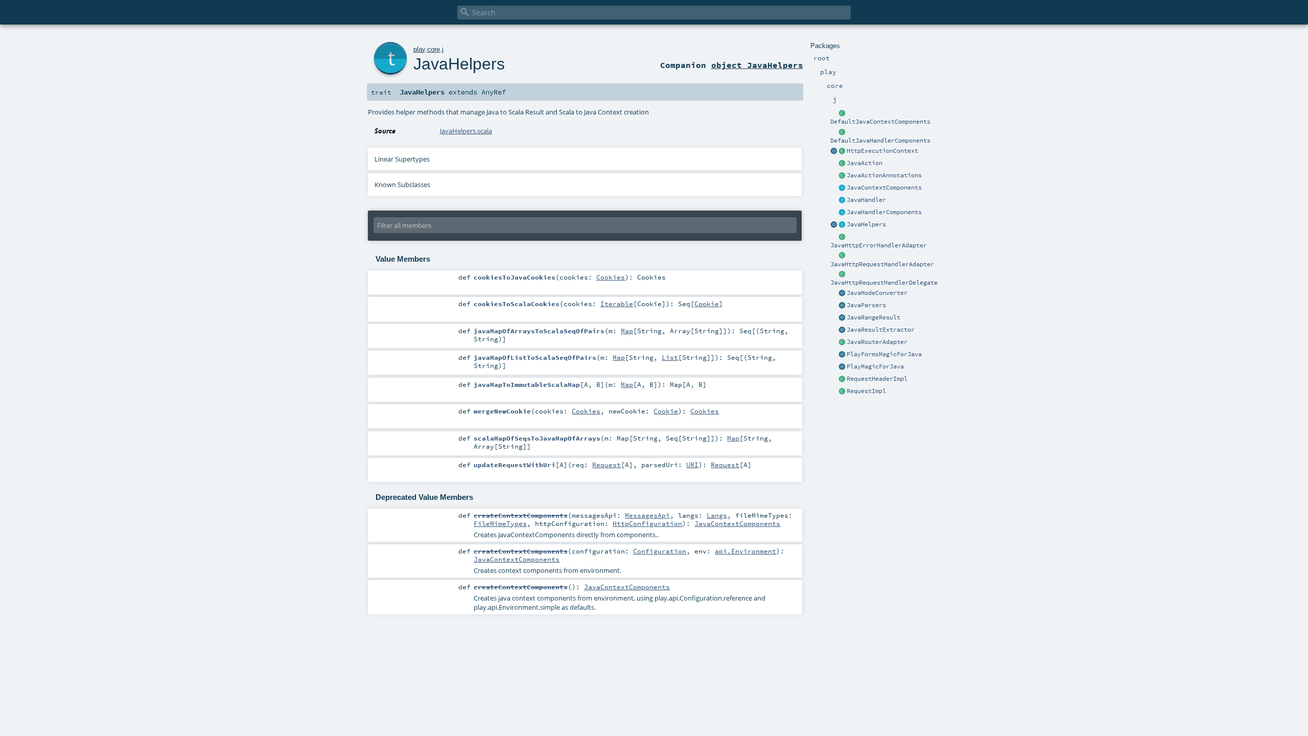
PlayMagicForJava (875, 366)
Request (606, 465)
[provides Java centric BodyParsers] (842, 306)
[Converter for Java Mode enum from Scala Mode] (842, 293)
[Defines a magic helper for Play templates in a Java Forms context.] (842, 355)
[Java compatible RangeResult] (842, 318)
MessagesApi (647, 515)
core (433, 49)
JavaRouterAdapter (877, 342)
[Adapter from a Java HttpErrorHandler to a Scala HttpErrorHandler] (842, 237)
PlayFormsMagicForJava (884, 354)
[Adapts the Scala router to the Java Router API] (842, 342)
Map (627, 331)
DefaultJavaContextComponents (880, 121)
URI (692, 465)
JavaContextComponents (884, 187)
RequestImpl (866, 391)
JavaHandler (866, 199)
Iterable (616, 304)
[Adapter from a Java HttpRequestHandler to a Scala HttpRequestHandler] (842, 256)
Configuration (659, 551)
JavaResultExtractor (881, 329)
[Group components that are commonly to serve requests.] (842, 188)
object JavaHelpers (757, 65)
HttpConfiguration (647, 523)
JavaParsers (866, 305)
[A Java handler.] (842, 200)
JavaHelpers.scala (466, 130)
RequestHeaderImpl (877, 378)
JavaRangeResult (873, 317)
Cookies (610, 277)
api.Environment (745, 551)
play (419, 49)
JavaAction (864, 163)
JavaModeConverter (877, 292)
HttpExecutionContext (882, 150)
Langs (717, 515)
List (670, 357)
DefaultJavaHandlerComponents (880, 140)
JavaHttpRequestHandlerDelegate (884, 282)
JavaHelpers (866, 224)
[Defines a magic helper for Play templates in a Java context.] (842, 367)
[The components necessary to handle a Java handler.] (842, 132)
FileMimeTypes (500, 523)
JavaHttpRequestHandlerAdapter (882, 264)
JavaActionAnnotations (884, 175)
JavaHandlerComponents (884, 212)
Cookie (706, 304)
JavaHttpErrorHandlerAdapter (878, 245)
